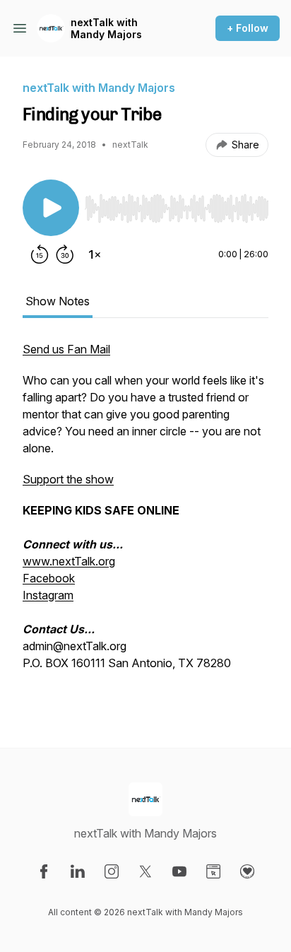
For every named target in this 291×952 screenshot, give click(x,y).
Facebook (49, 578)
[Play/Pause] (51, 208)
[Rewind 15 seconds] (39, 254)
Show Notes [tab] (57, 301)
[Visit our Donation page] (247, 871)
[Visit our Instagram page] (112, 871)
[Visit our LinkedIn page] (78, 871)
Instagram (48, 595)
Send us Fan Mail (66, 349)
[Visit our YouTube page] (179, 871)
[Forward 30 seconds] (65, 254)
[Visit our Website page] (213, 871)
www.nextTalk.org (69, 561)
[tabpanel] (145, 522)
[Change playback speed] (95, 254)
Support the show (68, 479)
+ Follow (247, 28)
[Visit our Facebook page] (44, 871)
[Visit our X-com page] (145, 871)
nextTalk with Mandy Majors (106, 28)
